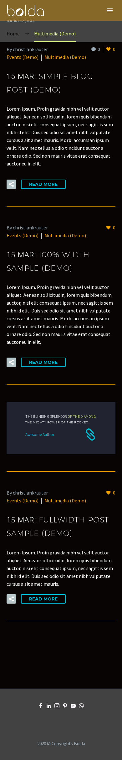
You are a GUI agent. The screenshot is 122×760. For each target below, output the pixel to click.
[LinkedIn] (48, 705)
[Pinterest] (65, 705)
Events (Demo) (22, 57)
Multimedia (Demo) (65, 57)
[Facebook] (40, 705)
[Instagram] (56, 705)
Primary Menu (109, 10)
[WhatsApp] (81, 705)
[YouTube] (73, 705)
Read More (43, 184)
